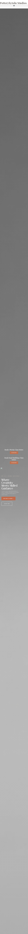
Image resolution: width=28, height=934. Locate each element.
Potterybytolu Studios (13, 3)
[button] (14, 5)
